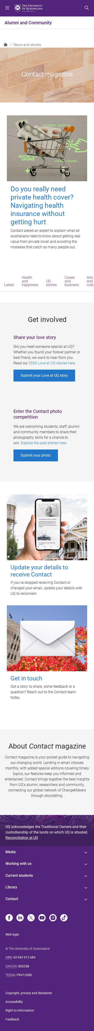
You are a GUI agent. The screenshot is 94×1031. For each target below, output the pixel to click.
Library (11, 887)
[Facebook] (9, 918)
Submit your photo (36, 455)
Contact (11, 899)
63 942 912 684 (24, 957)
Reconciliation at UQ (21, 838)
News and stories (27, 45)
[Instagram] (53, 918)
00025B (23, 966)
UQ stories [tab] (51, 283)
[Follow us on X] (31, 918)
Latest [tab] (9, 285)
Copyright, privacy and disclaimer (28, 993)
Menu (7, 8)
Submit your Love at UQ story (44, 375)
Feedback (12, 1019)
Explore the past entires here (43, 443)
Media (10, 852)
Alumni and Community (28, 22)
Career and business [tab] (72, 281)
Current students (19, 875)
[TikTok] (64, 918)
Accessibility (14, 1002)
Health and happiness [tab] (30, 281)
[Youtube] (42, 918)
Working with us (18, 863)
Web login (12, 934)
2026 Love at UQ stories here (52, 363)
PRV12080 (24, 975)
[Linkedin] (20, 918)
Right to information (19, 1010)
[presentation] (9, 281)
